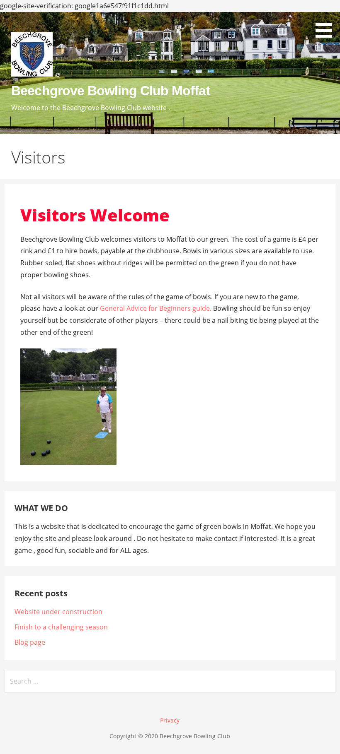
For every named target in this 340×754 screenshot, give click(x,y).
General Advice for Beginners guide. (155, 308)
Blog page (30, 642)
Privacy (170, 720)
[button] (326, 20)
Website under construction (58, 611)
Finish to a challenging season (61, 627)
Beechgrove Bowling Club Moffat (110, 90)
